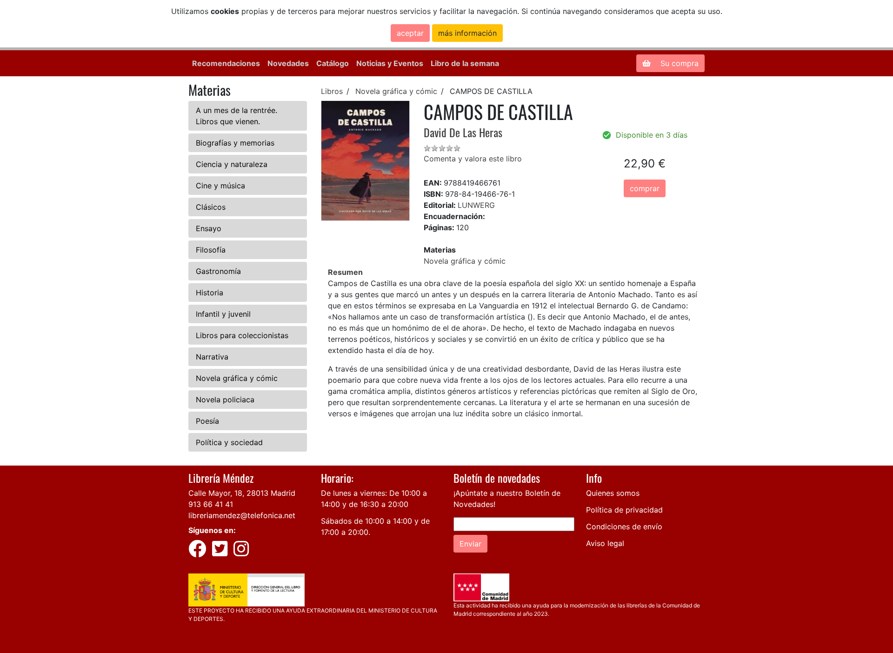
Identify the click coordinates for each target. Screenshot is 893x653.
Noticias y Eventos (389, 63)
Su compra (678, 63)
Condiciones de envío (624, 526)
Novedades (288, 63)
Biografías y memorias (235, 142)
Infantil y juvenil (223, 314)
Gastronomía (218, 271)
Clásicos (211, 207)
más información (467, 33)
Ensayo (208, 228)
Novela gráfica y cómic (237, 378)
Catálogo (332, 63)
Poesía (207, 421)
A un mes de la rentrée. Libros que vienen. (236, 116)
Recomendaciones (226, 63)
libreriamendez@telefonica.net (241, 515)
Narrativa (212, 356)
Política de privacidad (624, 509)
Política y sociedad (229, 442)
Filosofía (211, 249)
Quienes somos (613, 493)
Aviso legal (605, 543)
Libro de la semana (465, 63)
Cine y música (220, 185)
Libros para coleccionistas (242, 335)
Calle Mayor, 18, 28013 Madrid (241, 493)
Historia (209, 292)
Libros (332, 91)
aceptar (410, 33)
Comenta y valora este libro (473, 158)
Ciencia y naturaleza (231, 164)
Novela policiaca (225, 399)
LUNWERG (476, 205)
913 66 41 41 (210, 504)
